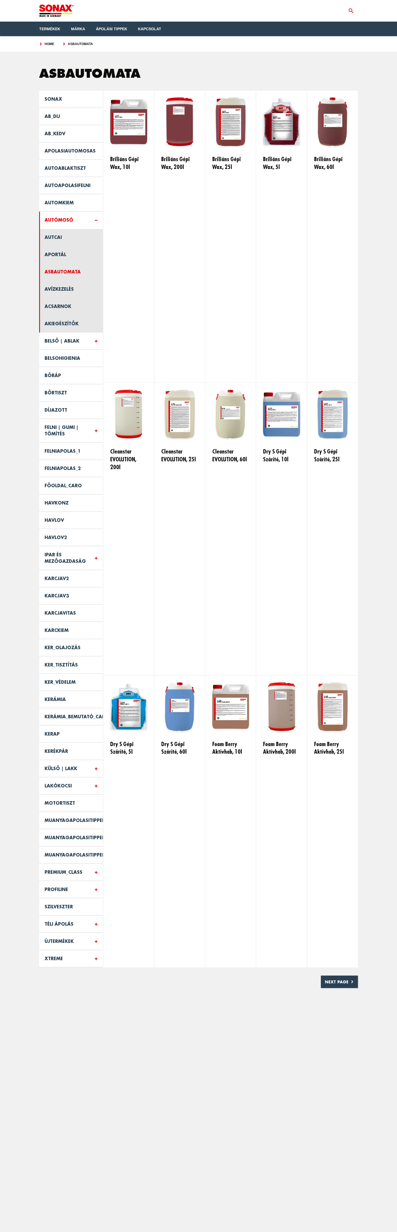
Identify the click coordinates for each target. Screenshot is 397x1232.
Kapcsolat (149, 29)
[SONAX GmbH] (56, 11)
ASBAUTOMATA (80, 44)
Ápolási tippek (111, 29)
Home (49, 44)
